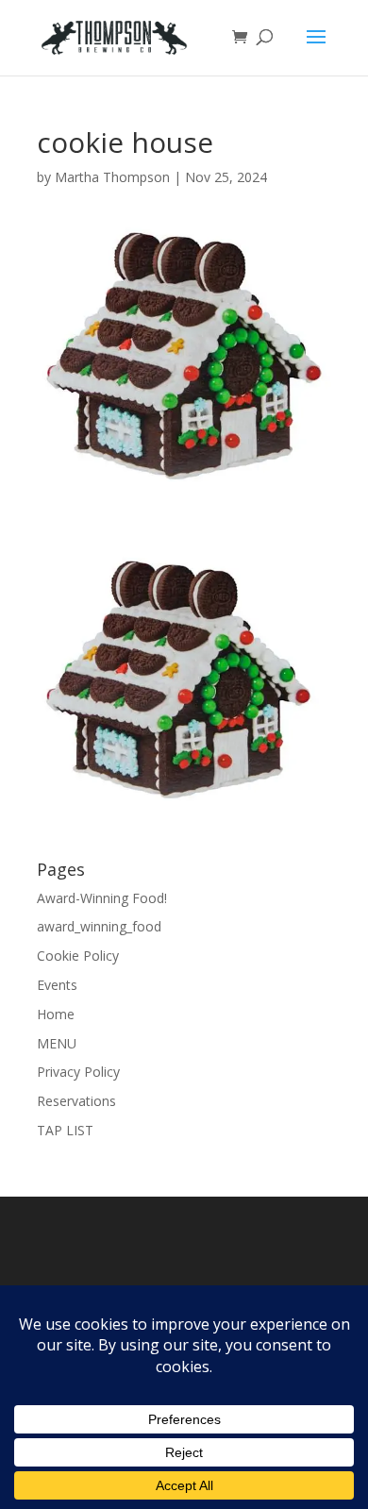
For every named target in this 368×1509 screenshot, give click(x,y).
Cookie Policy (78, 955)
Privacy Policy (78, 1072)
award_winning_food (99, 926)
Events (57, 985)
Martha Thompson (112, 177)
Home (56, 1014)
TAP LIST (65, 1130)
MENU (56, 1043)
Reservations (76, 1101)
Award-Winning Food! (102, 898)
